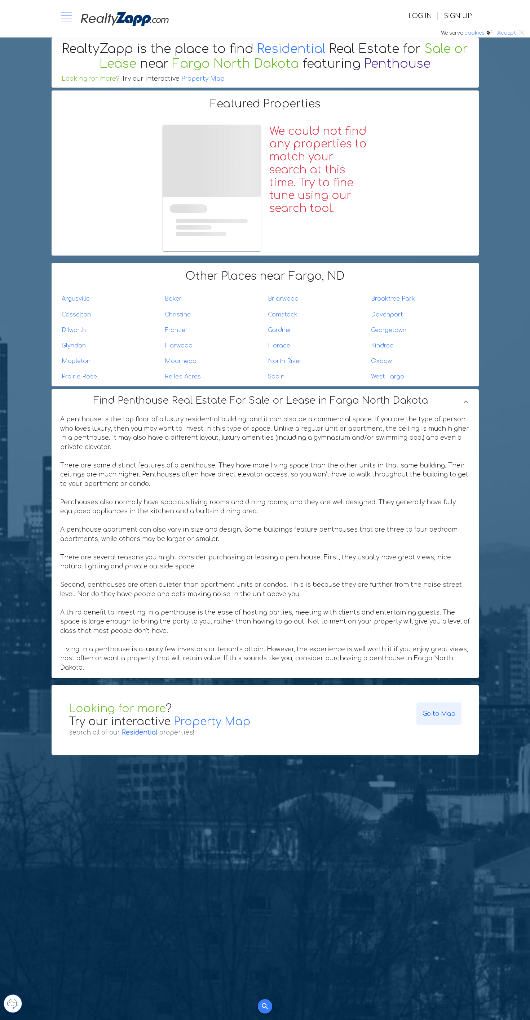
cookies (474, 33)
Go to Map (439, 713)
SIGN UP (458, 15)
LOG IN (420, 15)
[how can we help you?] (13, 1003)
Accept (506, 33)
